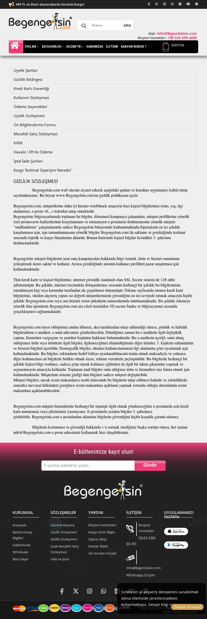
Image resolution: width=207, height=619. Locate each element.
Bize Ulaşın (21, 559)
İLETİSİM (112, 46)
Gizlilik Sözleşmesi (63, 539)
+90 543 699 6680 (182, 38)
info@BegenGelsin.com (143, 568)
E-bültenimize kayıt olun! (104, 451)
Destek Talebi (98, 546)
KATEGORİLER (51, 46)
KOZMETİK (73, 46)
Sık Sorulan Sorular (102, 553)
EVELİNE (30, 46)
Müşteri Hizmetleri (102, 525)
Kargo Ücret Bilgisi (101, 532)
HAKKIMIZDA (94, 46)
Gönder (150, 465)
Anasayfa (16, 47)
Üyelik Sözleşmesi (63, 532)
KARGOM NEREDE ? (133, 46)
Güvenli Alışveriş (62, 525)
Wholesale (20, 552)
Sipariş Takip (97, 539)
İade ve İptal (59, 559)
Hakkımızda (21, 545)
